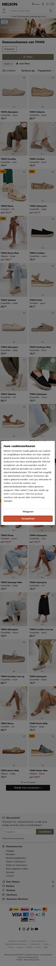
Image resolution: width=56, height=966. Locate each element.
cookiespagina (16, 493)
